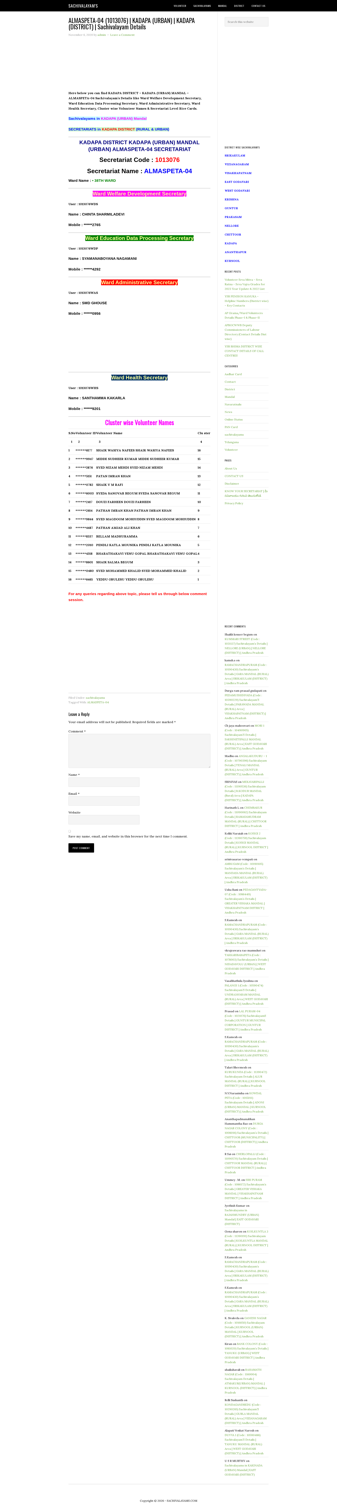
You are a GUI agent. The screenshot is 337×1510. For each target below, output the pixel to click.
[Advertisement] (139, 65)
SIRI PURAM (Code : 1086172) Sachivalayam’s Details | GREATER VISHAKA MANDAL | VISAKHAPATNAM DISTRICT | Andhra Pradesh (245, 1189)
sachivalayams (95, 697)
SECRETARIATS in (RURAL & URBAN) (118, 129)
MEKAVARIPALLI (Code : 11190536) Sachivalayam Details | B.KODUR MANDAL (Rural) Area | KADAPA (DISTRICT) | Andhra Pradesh (245, 791)
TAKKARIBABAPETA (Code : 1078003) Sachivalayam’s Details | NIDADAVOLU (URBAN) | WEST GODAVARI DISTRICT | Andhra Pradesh (247, 964)
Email (74, 794)
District (230, 389)
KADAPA (231, 243)
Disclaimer (232, 483)
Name (74, 775)
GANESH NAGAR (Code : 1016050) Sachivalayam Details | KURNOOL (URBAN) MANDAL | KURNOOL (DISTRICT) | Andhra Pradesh (245, 1327)
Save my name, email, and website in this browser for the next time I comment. (127, 836)
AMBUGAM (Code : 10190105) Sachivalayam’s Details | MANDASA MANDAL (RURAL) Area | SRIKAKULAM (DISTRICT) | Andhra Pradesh (246, 873)
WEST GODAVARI (237, 190)
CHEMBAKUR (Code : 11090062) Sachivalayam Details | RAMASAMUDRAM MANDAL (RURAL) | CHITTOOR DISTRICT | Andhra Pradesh (246, 817)
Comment (77, 731)
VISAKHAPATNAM (238, 173)
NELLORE (232, 225)
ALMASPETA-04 (98, 702)
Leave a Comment (122, 35)
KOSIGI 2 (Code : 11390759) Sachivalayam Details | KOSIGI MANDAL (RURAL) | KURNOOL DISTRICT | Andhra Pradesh (246, 842)
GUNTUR (231, 208)
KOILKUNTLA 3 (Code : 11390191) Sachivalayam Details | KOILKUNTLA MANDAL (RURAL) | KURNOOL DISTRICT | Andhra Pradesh (246, 1240)
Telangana (232, 442)
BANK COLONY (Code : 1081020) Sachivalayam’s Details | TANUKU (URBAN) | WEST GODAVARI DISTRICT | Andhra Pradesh (246, 1353)
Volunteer (231, 449)
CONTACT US (234, 476)
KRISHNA (232, 199)
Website (74, 812)
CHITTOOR (233, 234)
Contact (230, 381)
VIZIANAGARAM (237, 164)
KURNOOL (232, 261)
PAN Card (231, 427)
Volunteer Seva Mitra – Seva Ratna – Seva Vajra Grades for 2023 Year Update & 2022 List (245, 284)
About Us (231, 468)
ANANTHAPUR (235, 252)
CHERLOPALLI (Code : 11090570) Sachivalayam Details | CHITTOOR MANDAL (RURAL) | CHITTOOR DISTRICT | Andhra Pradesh (246, 1163)
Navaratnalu (233, 404)
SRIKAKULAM (235, 155)
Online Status (234, 419)
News (228, 412)
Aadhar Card (233, 374)
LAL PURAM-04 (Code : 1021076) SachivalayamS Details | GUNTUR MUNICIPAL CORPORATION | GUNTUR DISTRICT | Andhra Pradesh (245, 1020)
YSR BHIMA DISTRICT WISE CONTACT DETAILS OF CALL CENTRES (244, 351)
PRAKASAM (233, 217)
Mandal (230, 397)
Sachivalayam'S (83, 5)
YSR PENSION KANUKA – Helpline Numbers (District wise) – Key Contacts (246, 301)
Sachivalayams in (107, 118)
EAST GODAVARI (237, 182)
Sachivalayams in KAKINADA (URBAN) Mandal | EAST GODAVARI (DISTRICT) (243, 1470)
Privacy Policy (234, 503)
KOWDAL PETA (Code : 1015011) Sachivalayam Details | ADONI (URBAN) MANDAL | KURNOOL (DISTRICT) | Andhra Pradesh (245, 1102)
